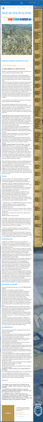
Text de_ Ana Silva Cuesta (38, 88)
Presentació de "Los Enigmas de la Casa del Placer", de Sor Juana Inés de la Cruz (38, 152)
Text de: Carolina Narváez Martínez (38, 40)
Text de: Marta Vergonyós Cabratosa (38, 51)
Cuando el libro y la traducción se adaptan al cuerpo (38, 178)
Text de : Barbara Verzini (38, 59)
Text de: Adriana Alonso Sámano (38, 81)
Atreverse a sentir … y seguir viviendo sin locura (38, 194)
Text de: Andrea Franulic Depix (38, 74)
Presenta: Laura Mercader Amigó (38, 19)
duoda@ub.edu (21, 416)
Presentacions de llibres (22, 7)
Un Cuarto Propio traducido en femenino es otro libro (38, 186)
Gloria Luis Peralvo (37, 143)
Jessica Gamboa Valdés (38, 130)
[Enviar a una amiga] (30, 19)
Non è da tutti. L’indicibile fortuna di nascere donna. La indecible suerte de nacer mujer (38, 241)
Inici (3, 8)
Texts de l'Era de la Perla (11, 7)
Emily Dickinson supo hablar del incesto (38, 204)
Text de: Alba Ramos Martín (38, 95)
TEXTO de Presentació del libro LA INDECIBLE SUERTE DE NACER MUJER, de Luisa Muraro (38, 231)
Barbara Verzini (38, 117)
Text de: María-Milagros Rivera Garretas (38, 67)
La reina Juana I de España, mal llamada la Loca (38, 213)
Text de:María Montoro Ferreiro (38, 103)
